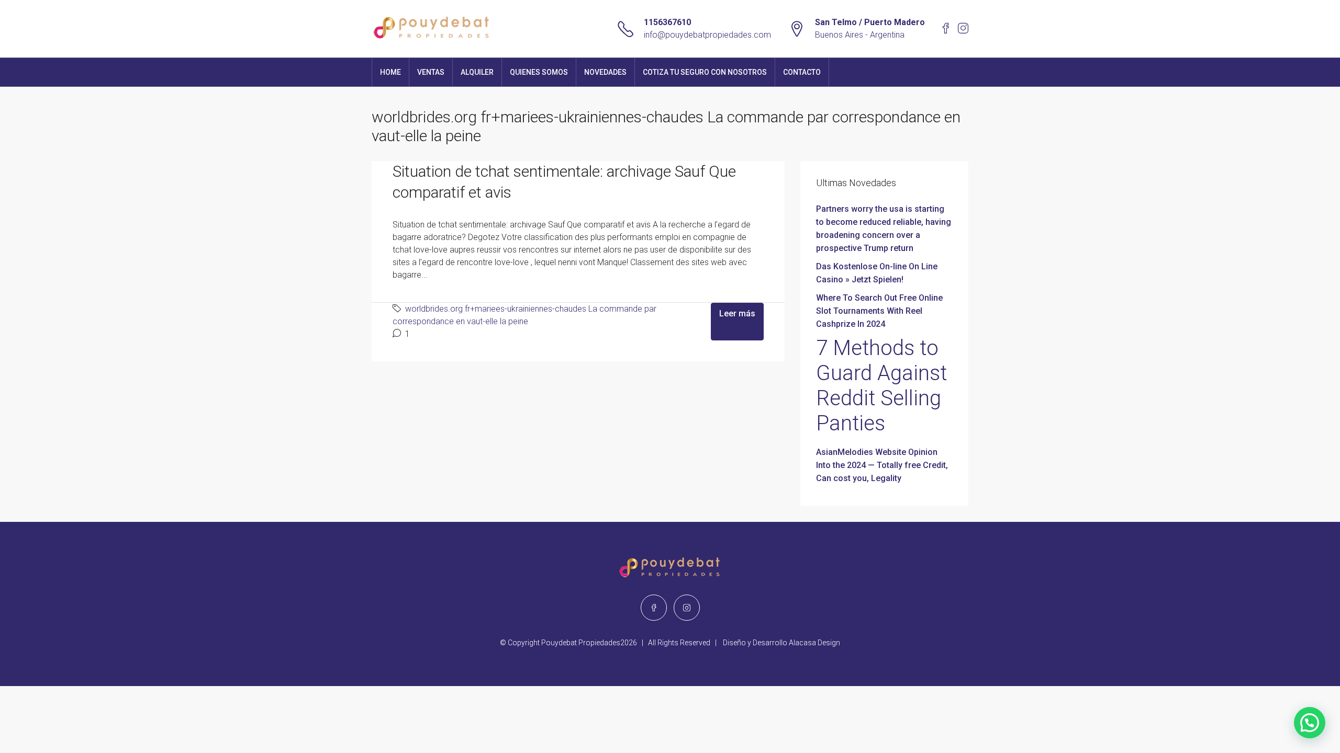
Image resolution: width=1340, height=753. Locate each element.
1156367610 (667, 22)
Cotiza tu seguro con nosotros (705, 72)
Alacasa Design (814, 642)
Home (390, 72)
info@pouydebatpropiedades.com (707, 35)
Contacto (802, 72)
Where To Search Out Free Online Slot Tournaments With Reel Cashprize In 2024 (879, 311)
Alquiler (477, 72)
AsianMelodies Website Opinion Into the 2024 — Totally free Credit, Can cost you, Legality (882, 465)
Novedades (605, 72)
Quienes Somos (539, 72)
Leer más (737, 313)
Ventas (430, 72)
